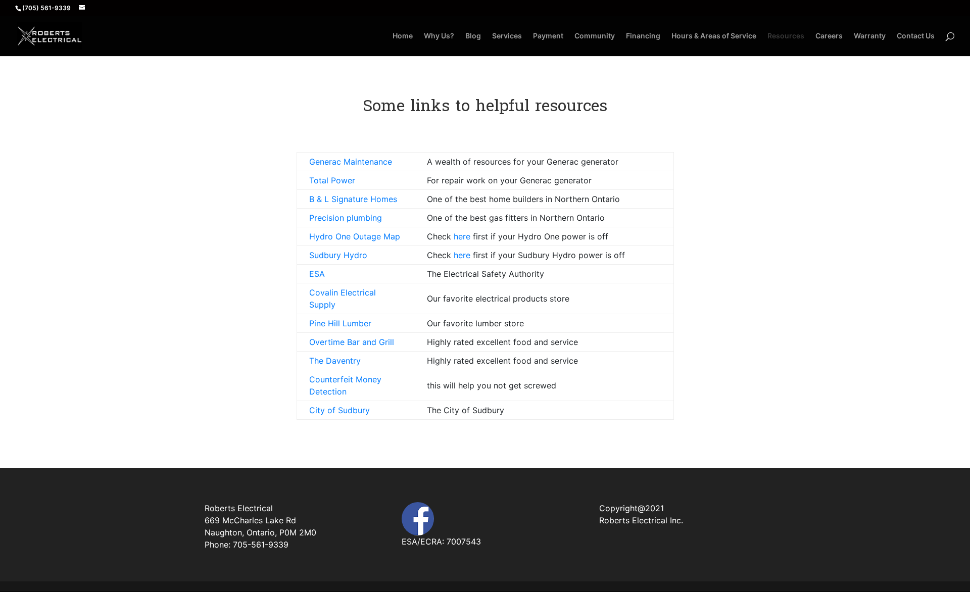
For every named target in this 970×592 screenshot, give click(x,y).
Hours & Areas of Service (713, 36)
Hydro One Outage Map (354, 236)
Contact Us (916, 36)
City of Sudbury (339, 410)
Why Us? (439, 36)
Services (507, 36)
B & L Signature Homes (353, 199)
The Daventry (335, 361)
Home (403, 36)
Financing (643, 36)
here (462, 236)
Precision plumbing (345, 218)
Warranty (870, 36)
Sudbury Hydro (338, 255)
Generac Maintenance (350, 162)
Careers (829, 36)
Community (594, 36)
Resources (785, 36)
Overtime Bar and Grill (351, 342)
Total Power (332, 180)
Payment (548, 36)
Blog (473, 36)
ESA (317, 274)
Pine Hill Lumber (340, 323)
